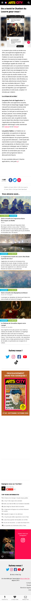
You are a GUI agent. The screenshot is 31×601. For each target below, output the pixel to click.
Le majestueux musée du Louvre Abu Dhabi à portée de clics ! (15, 258)
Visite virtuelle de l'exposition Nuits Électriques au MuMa (13, 219)
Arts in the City (25, 578)
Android (6, 127)
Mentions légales (25, 588)
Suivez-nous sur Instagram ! (23, 534)
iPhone (16, 127)
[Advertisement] (15, 437)
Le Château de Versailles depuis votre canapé (13, 324)
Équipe (29, 585)
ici (17, 161)
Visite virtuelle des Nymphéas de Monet (14, 293)
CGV (29, 590)
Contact (28, 583)
